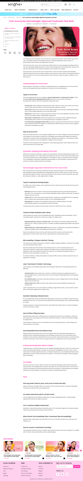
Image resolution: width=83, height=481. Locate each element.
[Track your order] (65, 4)
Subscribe (76, 466)
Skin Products (11, 17)
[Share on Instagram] (9, 52)
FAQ (4, 471)
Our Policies (24, 471)
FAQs (6, 46)
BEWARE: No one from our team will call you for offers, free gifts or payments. (41, 1)
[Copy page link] (19, 52)
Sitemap (5, 476)
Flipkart (41, 471)
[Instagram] (62, 474)
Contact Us (24, 466)
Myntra (41, 473)
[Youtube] (67, 474)
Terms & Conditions (26, 473)
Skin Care (18, 17)
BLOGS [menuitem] (76, 10)
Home (5, 17)
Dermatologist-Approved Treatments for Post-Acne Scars (13, 37)
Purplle (40, 476)
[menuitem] (8, 10)
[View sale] (41, 14)
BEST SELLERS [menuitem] (55, 10)
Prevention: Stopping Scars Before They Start (12, 34)
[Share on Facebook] (5, 52)
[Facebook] (57, 474)
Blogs (4, 473)
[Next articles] (81, 450)
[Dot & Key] (15, 4)
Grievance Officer (26, 469)
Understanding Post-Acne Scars (11, 31)
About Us (5, 466)
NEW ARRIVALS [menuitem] (67, 10)
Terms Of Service (26, 476)
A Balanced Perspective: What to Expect (12, 41)
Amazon (41, 469)
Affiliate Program (8, 469)
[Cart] (70, 4)
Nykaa (40, 466)
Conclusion (7, 44)
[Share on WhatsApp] (14, 52)
